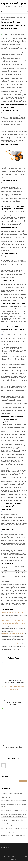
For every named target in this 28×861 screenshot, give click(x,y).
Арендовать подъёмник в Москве (9, 832)
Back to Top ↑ (14, 859)
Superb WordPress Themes (14, 858)
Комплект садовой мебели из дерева (11, 643)
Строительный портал (14, 3)
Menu (2, 11)
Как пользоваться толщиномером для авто (13, 633)
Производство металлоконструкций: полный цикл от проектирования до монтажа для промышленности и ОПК (14, 810)
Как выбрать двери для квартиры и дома (11, 823)
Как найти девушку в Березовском (9, 825)
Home (2, 16)
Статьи (7, 16)
